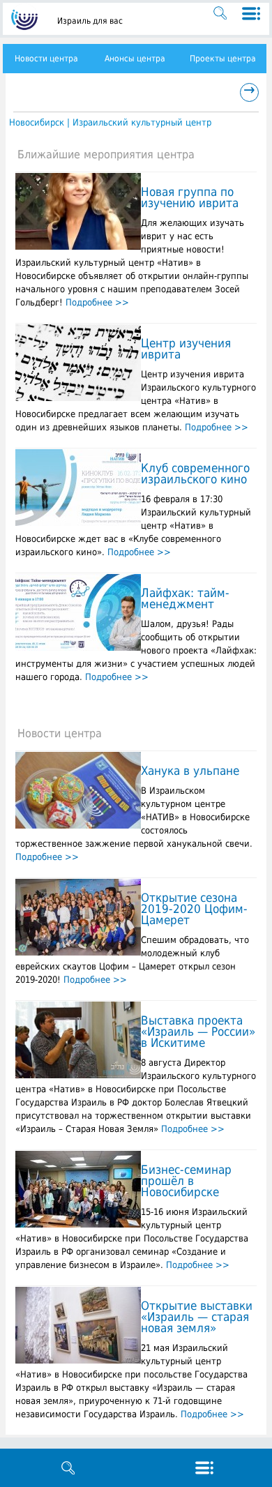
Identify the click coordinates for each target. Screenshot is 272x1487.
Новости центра (46, 58)
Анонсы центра (135, 58)
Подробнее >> (97, 302)
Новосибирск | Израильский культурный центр (110, 122)
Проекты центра (223, 58)
